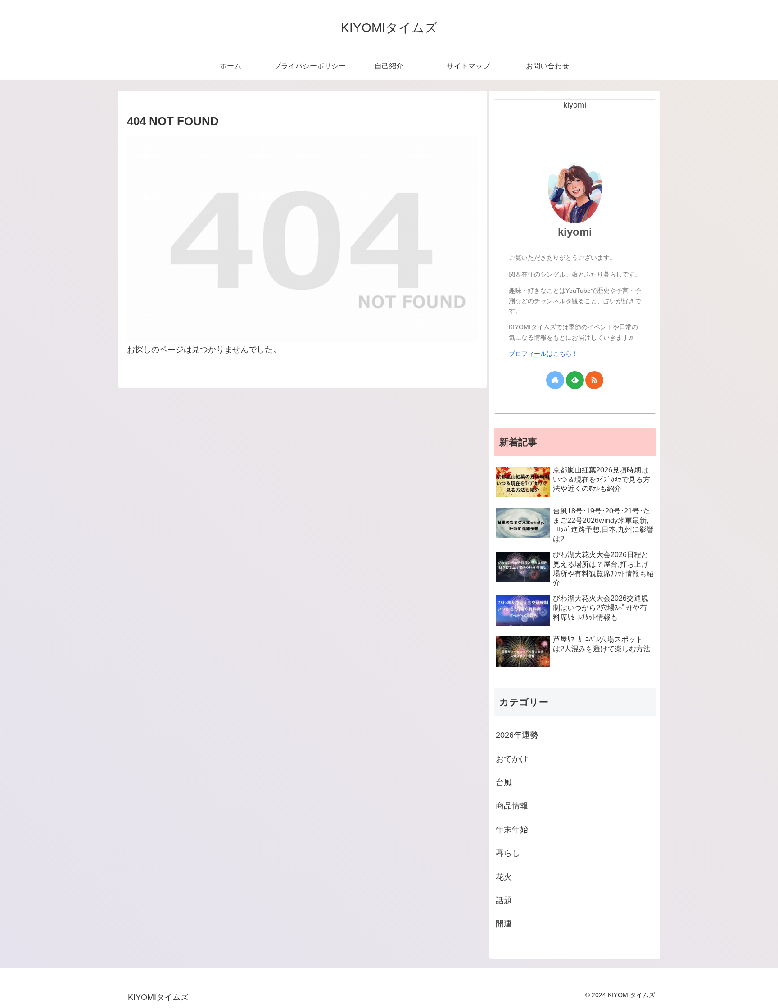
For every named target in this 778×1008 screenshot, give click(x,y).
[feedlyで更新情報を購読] (575, 380)
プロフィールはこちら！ (543, 353)
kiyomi (575, 232)
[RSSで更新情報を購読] (594, 380)
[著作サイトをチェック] (555, 380)
